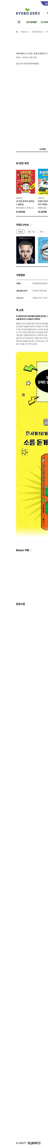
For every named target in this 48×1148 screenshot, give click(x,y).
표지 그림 (31, 232)
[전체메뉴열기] (19, 22)
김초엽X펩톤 (31, 22)
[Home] (17, 32)
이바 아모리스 (21, 53)
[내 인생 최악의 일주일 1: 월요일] (25, 191)
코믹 (41, 232)
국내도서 (24, 32)
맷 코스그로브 (38, 53)
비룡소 (18, 57)
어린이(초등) (36, 32)
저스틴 (20, 232)
